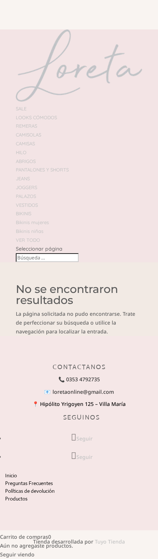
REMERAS (26, 126)
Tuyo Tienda (110, 541)
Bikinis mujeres (32, 222)
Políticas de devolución (30, 491)
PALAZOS (26, 196)
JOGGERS (26, 187)
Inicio (11, 475)
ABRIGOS (26, 161)
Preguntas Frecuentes (29, 483)
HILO (21, 152)
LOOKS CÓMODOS (36, 117)
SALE (21, 109)
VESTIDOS (27, 205)
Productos (16, 498)
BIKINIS (23, 213)
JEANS (23, 178)
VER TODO (28, 240)
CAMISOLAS (28, 135)
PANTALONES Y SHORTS (42, 170)
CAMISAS (25, 143)
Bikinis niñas (29, 231)
